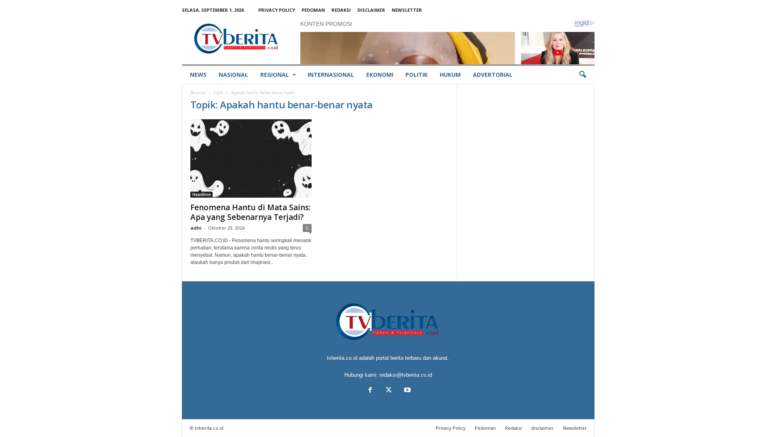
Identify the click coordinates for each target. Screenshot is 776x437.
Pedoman (313, 10)
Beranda (198, 92)
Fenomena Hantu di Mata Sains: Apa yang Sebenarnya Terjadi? (250, 212)
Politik (416, 74)
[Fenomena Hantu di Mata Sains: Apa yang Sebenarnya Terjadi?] (251, 158)
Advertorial (492, 74)
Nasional (233, 74)
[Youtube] (406, 391)
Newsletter (407, 10)
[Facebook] (370, 391)
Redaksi (341, 10)
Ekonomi (379, 74)
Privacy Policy (276, 10)
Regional (274, 74)
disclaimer (371, 10)
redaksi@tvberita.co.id (406, 375)
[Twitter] (389, 391)
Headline (201, 194)
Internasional (331, 74)
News (198, 74)
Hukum (450, 74)
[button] (582, 75)
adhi (196, 228)
